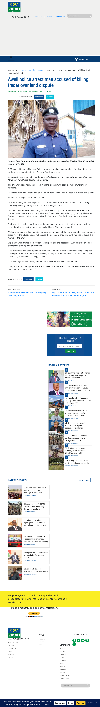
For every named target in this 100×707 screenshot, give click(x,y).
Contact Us (60, 17)
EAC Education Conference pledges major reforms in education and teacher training (36, 538)
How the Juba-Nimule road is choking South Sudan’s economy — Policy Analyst (78, 400)
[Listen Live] (76, 59)
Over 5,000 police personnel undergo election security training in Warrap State (35, 490)
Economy (63, 669)
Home (23, 70)
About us (38, 17)
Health (62, 666)
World (41, 645)
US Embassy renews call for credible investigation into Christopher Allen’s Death (76, 412)
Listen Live (78, 324)
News (40, 70)
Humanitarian (65, 675)
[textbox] (51, 223)
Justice (32, 70)
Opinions (63, 655)
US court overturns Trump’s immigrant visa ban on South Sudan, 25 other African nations (77, 387)
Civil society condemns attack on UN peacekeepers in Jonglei (77, 461)
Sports (62, 652)
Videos (62, 663)
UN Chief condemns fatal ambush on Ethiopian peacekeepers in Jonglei (75, 425)
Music (62, 658)
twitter (50, 97)
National (42, 639)
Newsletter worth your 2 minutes (70, 339)
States (41, 642)
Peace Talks (64, 678)
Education (63, 672)
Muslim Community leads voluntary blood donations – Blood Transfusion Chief (76, 450)
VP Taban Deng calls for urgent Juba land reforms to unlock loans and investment (35, 522)
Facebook (39, 97)
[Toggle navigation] (11, 58)
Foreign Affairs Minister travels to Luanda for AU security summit (36, 555)
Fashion (63, 660)
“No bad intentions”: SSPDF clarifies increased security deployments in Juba (76, 438)
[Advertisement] (50, 38)
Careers (49, 17)
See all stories (84, 480)
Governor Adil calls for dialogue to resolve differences (36, 570)
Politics (62, 649)
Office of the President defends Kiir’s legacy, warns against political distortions (77, 375)
